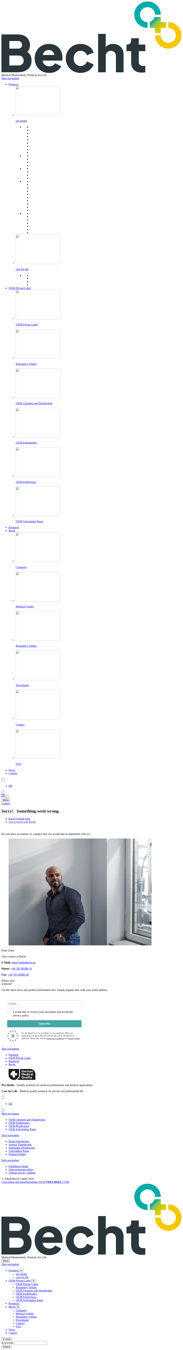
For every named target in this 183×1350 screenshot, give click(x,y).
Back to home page (19, 818)
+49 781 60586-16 (21, 968)
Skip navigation (10, 78)
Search (6, 1346)
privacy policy (74, 1038)
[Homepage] (91, 71)
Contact (5, 803)
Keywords (7, 1342)
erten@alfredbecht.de (23, 962)
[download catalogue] (3, 796)
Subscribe (44, 1023)
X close (7, 1339)
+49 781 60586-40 (18, 974)
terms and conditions (55, 1038)
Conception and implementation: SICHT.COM (35, 1181)
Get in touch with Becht (22, 821)
